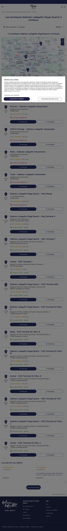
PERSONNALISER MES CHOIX (49, 99)
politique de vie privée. (13, 91)
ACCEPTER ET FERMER (17, 98)
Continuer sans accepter (11, 95)
